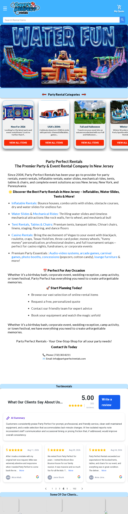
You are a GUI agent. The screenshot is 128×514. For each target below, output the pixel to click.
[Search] (122, 20)
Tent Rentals (20, 224)
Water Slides (21, 214)
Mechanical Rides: (46, 214)
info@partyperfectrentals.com (69, 358)
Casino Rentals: (23, 235)
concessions (50, 257)
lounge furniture (105, 257)
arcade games (89, 253)
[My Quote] (119, 8)
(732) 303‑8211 (62, 354)
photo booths (31, 257)
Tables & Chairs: (41, 224)
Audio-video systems (64, 253)
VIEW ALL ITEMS (18, 142)
